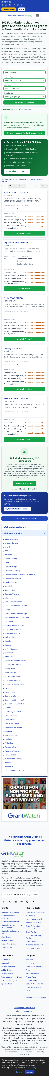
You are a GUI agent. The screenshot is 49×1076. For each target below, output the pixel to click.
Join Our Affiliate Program (36, 997)
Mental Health (10, 668)
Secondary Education (13, 712)
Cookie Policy (31, 1067)
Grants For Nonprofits (10, 912)
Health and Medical (12, 633)
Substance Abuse (11, 735)
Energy (7, 610)
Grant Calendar (32, 941)
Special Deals (6, 984)
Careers (29, 994)
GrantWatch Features (34, 966)
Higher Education (12, 637)
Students (8, 731)
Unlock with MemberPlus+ (35, 217)
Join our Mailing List (9, 980)
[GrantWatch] (20, 15)
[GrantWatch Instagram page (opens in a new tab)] (27, 901)
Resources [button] (6, 955)
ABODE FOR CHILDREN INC (16, 398)
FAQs (28, 991)
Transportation (10, 747)
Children (8, 562)
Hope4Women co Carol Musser (18, 242)
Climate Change (11, 566)
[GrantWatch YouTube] (14, 4)
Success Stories (7, 973)
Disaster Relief (10, 590)
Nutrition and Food (12, 676)
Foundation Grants (8, 944)
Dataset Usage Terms (34, 984)
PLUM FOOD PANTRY (13, 298)
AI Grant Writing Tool (34, 945)
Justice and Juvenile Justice (15, 661)
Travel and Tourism (12, 751)
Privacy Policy (31, 977)
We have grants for (13, 533)
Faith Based (9, 621)
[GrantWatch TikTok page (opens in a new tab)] (33, 901)
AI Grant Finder (32, 916)
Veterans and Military (13, 759)
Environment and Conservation (17, 617)
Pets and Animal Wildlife (14, 684)
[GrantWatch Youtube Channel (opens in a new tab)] (21, 901)
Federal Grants (7, 940)
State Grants (6, 937)
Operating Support (12, 680)
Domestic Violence (12, 594)
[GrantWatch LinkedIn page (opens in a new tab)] (15, 901)
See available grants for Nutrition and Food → (24, 133)
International (10, 657)
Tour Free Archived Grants (11, 977)
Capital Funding (11, 558)
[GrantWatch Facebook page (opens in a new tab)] (3, 901)
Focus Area (7, 85)
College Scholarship (12, 570)
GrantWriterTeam (8, 966)
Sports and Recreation (13, 727)
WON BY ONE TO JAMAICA (16, 192)
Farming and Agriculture (14, 625)
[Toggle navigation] (37, 15)
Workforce (9, 766)
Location (6, 69)
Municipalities (10, 672)
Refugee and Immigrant (14, 700)
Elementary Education (13, 602)
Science (8, 708)
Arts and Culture (11, 543)
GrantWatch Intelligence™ (36, 912)
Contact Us (30, 963)
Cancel (19, 1072)
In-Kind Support (11, 649)
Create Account (8, 9)
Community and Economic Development (21, 574)
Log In (21, 9)
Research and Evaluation (14, 704)
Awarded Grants (7, 947)
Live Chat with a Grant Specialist (26, 518)
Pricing (29, 970)
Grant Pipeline (31, 932)
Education (9, 598)
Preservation (10, 692)
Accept (30, 1072)
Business (8, 555)
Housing (8, 645)
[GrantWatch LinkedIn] (10, 4)
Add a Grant (6, 970)
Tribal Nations (10, 755)
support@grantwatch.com (24, 1008)
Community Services (13, 578)
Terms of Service (32, 973)
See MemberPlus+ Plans (15, 171)
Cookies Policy (31, 980)
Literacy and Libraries (13, 664)
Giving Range (8, 93)
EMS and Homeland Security (16, 606)
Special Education (12, 723)
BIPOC (7, 551)
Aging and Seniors (12, 539)
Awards (8, 547)
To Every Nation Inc (13, 348)
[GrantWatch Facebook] (2, 4)
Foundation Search (33, 922)
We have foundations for (15, 527)
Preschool (8, 688)
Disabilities (9, 586)
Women (8, 763)
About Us (29, 960)
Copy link (27, 110)
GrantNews (5, 960)
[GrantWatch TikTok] (21, 4)
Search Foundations (26, 102)
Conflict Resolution (12, 582)
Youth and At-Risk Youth (14, 770)
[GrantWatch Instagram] (18, 4)
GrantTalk (5, 963)
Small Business (11, 715)
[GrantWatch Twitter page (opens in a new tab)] (9, 901)
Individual (9, 653)
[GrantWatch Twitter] (6, 4)
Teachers (8, 739)
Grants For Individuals (10, 921)
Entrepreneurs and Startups (16, 613)
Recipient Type (8, 77)
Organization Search (34, 919)
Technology (9, 743)
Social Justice (10, 719)
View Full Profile (23, 233)
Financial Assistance (13, 629)
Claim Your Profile (33, 948)
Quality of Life (10, 696)
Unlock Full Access (24, 483)
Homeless (8, 641)
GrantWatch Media (33, 987)
